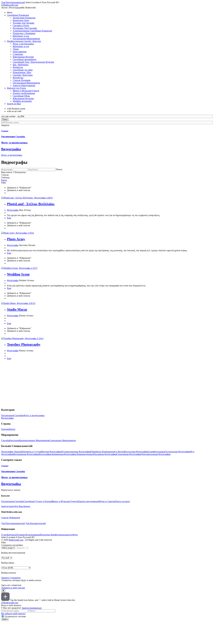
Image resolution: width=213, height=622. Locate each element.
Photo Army (16, 239)
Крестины (14, 440)
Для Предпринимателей (13, 523)
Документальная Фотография (155, 454)
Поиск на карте (122, 501)
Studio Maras (17, 309)
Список (5, 517)
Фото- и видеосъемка (11, 155)
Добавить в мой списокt (13, 588)
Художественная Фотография (76, 451)
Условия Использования (28, 534)
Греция (5, 429)
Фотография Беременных (51, 454)
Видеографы (7, 418)
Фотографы (12, 210)
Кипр (12, 429)
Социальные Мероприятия (62, 440)
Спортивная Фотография (128, 454)
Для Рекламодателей (36, 523)
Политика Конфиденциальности (56, 534)
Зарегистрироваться (31, 608)
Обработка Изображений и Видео (107, 451)
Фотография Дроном (11, 451)
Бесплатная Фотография (136, 451)
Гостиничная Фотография (177, 451)
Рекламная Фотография (104, 454)
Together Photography (23, 344)
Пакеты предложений (88, 501)
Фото (75, 534)
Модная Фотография (51, 451)
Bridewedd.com (16, 540)
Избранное (14, 517)
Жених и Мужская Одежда (64, 501)
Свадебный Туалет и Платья (37, 501)
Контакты (12, 534)
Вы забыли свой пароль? (13, 613)
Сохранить (15, 577)
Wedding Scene (18, 274)
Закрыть (5, 577)
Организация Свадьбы (12, 415)
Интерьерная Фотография (26, 454)
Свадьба (5, 440)
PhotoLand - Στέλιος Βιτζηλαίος (30, 204)
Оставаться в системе (15, 616)
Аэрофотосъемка (156, 451)
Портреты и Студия (31, 451)
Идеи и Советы (107, 501)
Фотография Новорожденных (78, 454)
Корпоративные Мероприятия (34, 440)
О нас (4, 534)
